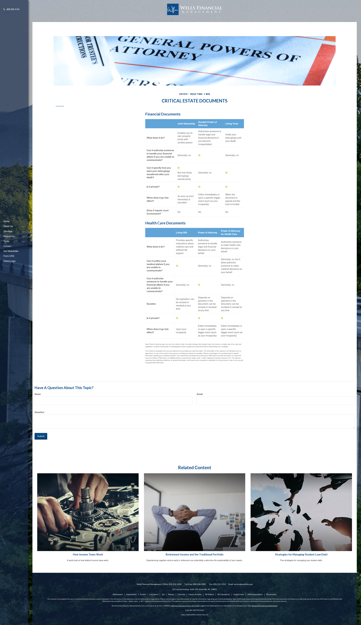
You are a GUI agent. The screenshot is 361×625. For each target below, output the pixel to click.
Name (38, 394)
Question (39, 412)
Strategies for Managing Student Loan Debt (301, 554)
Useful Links (238, 594)
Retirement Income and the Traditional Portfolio (194, 554)
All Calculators (223, 594)
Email (200, 394)
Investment (131, 594)
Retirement (118, 594)
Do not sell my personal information (264, 606)
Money (171, 594)
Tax (163, 594)
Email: (240, 584)
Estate (143, 594)
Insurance (153, 594)
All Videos (209, 594)
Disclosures (271, 594)
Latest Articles (195, 594)
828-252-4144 (13, 9)
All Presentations (255, 594)
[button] (12, 226)
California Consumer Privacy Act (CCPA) (185, 606)
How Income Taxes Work (88, 554)
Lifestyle (181, 594)
